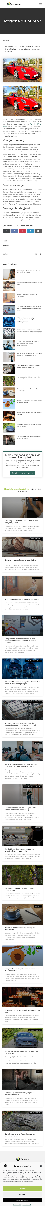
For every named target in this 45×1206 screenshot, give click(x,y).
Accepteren (22, 1188)
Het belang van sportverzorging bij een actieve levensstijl (20, 1094)
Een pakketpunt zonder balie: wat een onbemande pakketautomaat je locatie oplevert (29, 308)
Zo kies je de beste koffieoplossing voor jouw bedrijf (20, 928)
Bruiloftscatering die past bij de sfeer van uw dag (22, 1011)
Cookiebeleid (17, 1205)
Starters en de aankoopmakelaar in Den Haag (20, 561)
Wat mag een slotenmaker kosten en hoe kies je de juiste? (21, 522)
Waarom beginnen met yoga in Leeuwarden (22, 599)
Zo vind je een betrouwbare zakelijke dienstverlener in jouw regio (19, 850)
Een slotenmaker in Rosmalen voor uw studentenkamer (20, 1135)
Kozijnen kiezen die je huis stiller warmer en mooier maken (22, 970)
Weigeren (22, 1194)
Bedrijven (6, 40)
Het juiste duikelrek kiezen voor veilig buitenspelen (19, 889)
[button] (41, 1166)
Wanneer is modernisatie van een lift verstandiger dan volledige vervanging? (20, 724)
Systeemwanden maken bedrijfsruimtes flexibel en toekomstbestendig (21, 809)
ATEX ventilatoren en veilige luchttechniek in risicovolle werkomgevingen (25, 320)
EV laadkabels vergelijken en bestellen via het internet (21, 1052)
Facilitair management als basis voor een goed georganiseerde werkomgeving (28, 343)
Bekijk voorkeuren (22, 1200)
